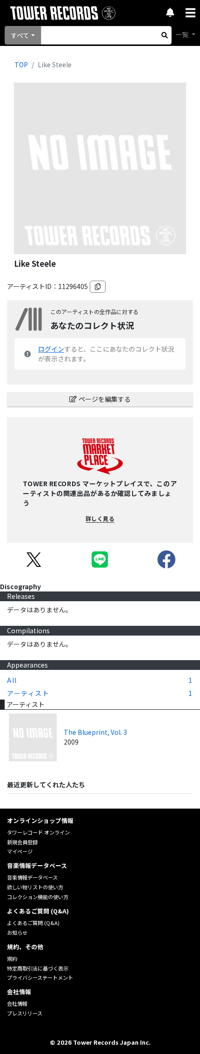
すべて (20, 35)
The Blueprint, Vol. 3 (95, 732)
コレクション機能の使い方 (37, 896)
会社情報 (17, 1003)
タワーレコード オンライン (38, 832)
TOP (21, 64)
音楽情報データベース (32, 877)
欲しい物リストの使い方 (35, 887)
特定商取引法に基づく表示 (37, 968)
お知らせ (17, 932)
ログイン (51, 348)
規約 (12, 958)
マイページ (20, 851)
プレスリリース (24, 1013)
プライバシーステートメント (40, 977)
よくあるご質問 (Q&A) (33, 922)
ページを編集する (105, 399)
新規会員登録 (22, 842)
